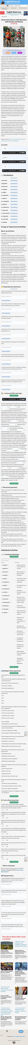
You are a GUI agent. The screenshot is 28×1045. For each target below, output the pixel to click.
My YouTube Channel (23, 8)
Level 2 (13, 52)
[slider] (23, 152)
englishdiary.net (12, 1)
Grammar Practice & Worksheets (4, 8)
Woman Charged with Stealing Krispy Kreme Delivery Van (6, 1018)
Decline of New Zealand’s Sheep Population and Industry (7, 952)
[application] (14, 152)
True (3, 809)
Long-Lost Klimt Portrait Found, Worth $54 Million (6, 997)
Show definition (14, 180)
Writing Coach (13, 8)
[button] (7, 6)
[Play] (4, 152)
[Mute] (20, 152)
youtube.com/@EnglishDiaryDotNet (18, 1036)
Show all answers (14, 178)
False (7, 809)
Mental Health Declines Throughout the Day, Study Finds (21, 1018)
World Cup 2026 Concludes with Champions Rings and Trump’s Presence (20, 997)
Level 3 (19, 52)
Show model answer (6, 300)
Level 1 (8, 52)
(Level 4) (14, 24)
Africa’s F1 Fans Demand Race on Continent (7, 972)
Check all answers (14, 395)
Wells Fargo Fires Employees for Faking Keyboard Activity (20, 952)
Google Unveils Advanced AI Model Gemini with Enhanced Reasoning (20, 973)
